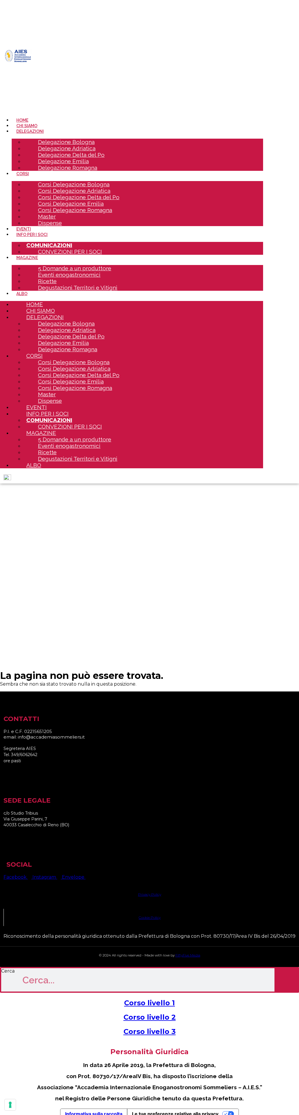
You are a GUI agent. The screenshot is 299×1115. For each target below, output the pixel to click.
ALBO (33, 465)
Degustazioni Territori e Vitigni (77, 287)
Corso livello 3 (150, 1031)
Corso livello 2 (150, 1017)
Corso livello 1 (149, 1003)
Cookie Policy (150, 917)
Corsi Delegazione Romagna (75, 210)
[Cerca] (286, 980)
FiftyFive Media (187, 955)
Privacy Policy (149, 894)
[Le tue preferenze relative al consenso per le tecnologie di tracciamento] (10, 1104)
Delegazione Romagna (67, 167)
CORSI (22, 173)
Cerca (8, 971)
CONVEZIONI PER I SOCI (70, 251)
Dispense (50, 223)
